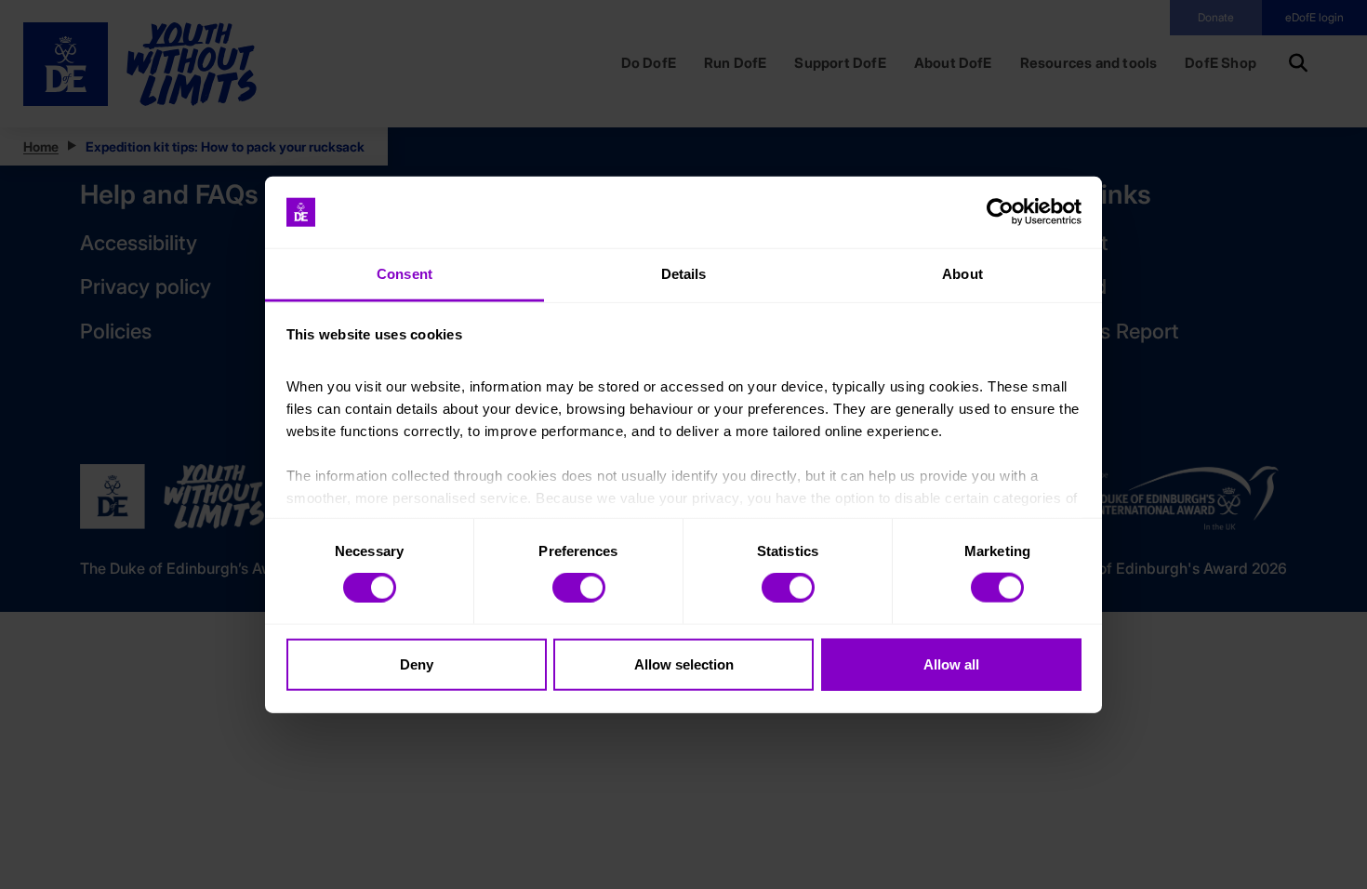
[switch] (578, 588)
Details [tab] (684, 274)
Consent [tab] (404, 274)
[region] (683, 445)
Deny (416, 663)
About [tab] (962, 274)
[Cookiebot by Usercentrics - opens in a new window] (1000, 212)
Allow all (951, 663)
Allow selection (684, 663)
